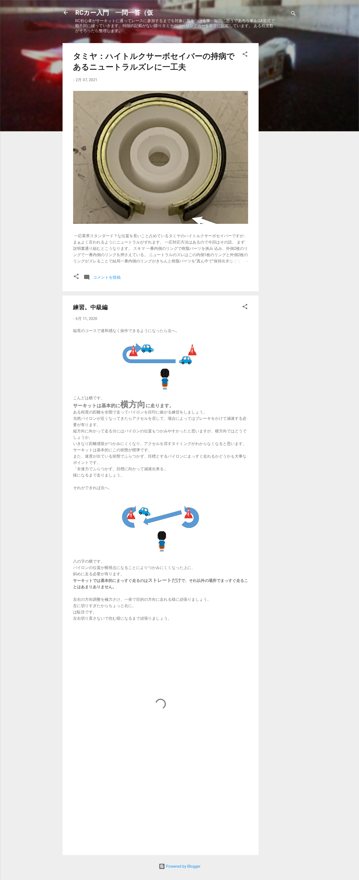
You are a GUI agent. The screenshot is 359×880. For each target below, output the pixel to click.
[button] (245, 55)
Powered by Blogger (183, 866)
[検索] (293, 14)
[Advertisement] (279, 122)
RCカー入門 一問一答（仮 (114, 12)
